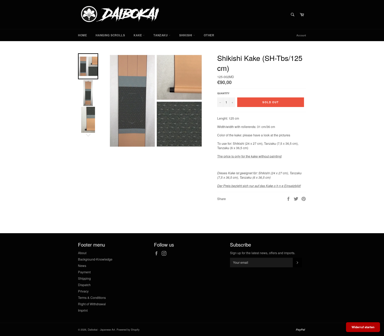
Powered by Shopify (128, 329)
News (82, 265)
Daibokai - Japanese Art (101, 329)
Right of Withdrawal (92, 304)
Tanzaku (161, 35)
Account (301, 35)
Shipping (84, 278)
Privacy (83, 291)
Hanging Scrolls (110, 35)
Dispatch (84, 284)
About (82, 253)
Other (209, 35)
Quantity (223, 93)
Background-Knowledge (95, 259)
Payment (84, 272)
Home (82, 35)
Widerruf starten (363, 327)
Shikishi (186, 35)
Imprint (83, 310)
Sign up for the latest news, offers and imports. (262, 253)
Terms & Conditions (92, 297)
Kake (138, 35)
